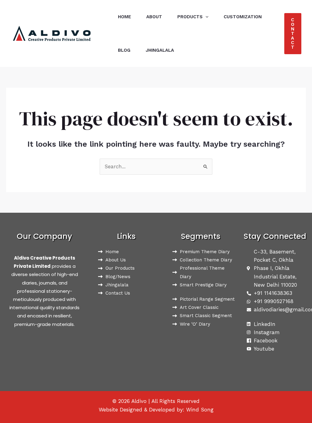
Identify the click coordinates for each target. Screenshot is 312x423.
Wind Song (200, 410)
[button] (205, 16)
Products (190, 16)
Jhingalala (160, 50)
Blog (124, 50)
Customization (243, 16)
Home (124, 16)
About (154, 16)
